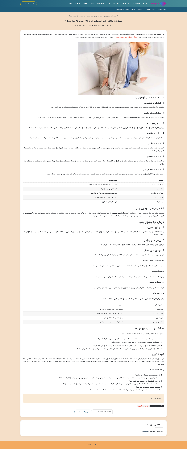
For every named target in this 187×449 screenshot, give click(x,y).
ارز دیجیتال (100, 4)
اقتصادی (147, 9)
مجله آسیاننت (162, 9)
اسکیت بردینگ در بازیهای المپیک (125, 9)
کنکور (92, 4)
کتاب (108, 4)
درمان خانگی (126, 4)
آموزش (85, 4)
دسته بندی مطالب (28, 4)
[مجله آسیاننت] (158, 3)
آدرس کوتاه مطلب (83, 412)
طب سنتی (136, 4)
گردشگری (116, 4)
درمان (145, 4)
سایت (70, 4)
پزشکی (153, 9)
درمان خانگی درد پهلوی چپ (126, 37)
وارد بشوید (146, 431)
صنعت (77, 4)
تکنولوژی (140, 9)
